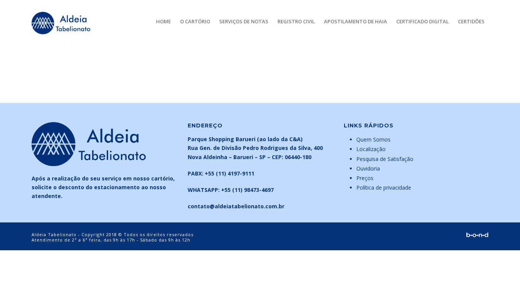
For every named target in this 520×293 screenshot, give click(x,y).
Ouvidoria (368, 168)
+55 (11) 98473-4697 (247, 189)
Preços (364, 178)
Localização (371, 149)
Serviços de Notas (243, 21)
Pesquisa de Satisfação (384, 159)
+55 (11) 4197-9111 (229, 173)
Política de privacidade (383, 187)
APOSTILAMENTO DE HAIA (355, 21)
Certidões (471, 21)
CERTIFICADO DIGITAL (422, 21)
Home (163, 21)
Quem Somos (373, 139)
